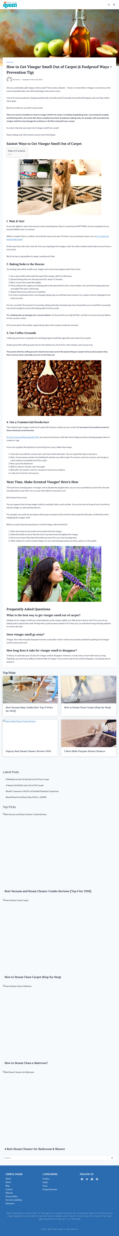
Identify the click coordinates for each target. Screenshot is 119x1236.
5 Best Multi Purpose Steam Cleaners (84, 751)
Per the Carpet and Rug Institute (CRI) (23, 437)
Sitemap (9, 1193)
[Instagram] (92, 1179)
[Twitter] (87, 1179)
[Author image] (9, 79)
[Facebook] (82, 1179)
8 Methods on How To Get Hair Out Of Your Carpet (27, 779)
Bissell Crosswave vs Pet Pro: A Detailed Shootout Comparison (32, 791)
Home (8, 1178)
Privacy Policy (12, 1196)
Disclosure (10, 1203)
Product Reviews (50, 1189)
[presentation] (30, 690)
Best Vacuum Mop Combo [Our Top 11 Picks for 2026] (29, 709)
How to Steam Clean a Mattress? (26, 1063)
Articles (10, 62)
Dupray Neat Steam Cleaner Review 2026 (28, 751)
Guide (45, 1182)
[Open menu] (109, 4)
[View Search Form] (114, 5)
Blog (7, 1185)
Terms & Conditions (14, 1200)
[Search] (112, 1157)
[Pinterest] (97, 1179)
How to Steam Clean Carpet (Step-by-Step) (87, 707)
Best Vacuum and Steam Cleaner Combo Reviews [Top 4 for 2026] (48, 891)
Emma (17, 80)
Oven (45, 1186)
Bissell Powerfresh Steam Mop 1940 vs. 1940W (26, 797)
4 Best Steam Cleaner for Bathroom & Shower (35, 1149)
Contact (9, 1189)
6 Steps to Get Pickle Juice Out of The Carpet (25, 785)
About (8, 1182)
